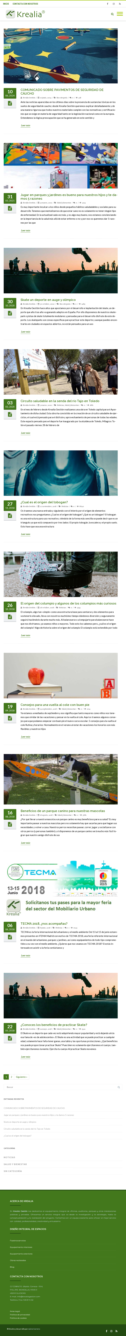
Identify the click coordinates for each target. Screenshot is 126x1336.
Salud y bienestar (64, 203)
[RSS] (120, 3)
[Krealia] (26, 14)
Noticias (60, 405)
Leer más (25, 125)
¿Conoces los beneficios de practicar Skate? (54, 1025)
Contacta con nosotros (25, 4)
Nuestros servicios (18, 1240)
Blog (12, 1267)
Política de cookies (18, 1318)
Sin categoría (62, 97)
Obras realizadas (18, 1260)
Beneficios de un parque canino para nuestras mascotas (63, 811)
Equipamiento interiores (21, 1247)
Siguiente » (21, 1076)
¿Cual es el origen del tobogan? (44, 502)
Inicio (6, 4)
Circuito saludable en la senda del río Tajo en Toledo (60, 401)
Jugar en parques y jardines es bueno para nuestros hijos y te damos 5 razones (39, 1115)
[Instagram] (114, 3)
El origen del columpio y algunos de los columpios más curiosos (68, 603)
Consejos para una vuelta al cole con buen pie (55, 705)
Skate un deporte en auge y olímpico (48, 300)
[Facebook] (107, 3)
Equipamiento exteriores (21, 1254)
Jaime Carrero (34, 1329)
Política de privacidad (20, 1314)
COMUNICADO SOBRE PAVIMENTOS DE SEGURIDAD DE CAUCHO (34, 1108)
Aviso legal (15, 1311)
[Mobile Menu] (120, 14)
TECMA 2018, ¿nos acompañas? (44, 923)
